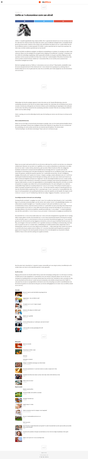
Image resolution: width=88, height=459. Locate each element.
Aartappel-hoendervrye (28, 398)
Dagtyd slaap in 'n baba (28, 404)
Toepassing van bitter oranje (29, 350)
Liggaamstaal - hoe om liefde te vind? (31, 298)
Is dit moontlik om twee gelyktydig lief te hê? (33, 328)
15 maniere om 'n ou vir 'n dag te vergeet (32, 304)
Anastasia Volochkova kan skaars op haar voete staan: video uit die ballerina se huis (41, 374)
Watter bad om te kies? (28, 380)
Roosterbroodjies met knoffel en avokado (32, 392)
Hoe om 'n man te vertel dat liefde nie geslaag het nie (35, 292)
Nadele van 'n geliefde (28, 316)
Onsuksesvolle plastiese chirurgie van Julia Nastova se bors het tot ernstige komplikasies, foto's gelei (45, 431)
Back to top (44, 452)
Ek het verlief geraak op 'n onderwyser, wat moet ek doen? (36, 322)
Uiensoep (25, 355)
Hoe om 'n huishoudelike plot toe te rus (32, 416)
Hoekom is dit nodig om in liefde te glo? (31, 310)
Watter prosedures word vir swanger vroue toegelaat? (35, 410)
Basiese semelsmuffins (28, 389)
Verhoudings (17, 12)
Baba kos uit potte (27, 344)
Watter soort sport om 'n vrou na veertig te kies (33, 437)
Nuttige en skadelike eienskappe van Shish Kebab (34, 363)
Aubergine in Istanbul (28, 359)
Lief (21, 12)
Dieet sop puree (26, 422)
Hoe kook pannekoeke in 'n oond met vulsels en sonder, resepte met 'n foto (40, 368)
